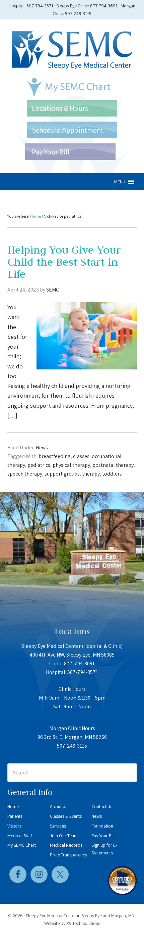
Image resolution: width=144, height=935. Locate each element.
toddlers (112, 473)
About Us (58, 806)
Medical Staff (19, 836)
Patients (14, 816)
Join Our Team (64, 836)
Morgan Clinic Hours (72, 728)
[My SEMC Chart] (72, 87)
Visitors (14, 826)
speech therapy (24, 473)
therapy (91, 473)
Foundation (102, 826)
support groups (62, 473)
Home (13, 806)
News (42, 447)
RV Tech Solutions (83, 923)
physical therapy (71, 465)
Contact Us (101, 806)
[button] (119, 181)
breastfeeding (55, 456)
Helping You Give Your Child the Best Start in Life (64, 262)
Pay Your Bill (103, 836)
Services (58, 826)
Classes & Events (66, 816)
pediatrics (38, 465)
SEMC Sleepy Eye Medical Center (72, 49)
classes (81, 456)
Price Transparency (68, 855)
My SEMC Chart (21, 845)
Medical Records (66, 845)
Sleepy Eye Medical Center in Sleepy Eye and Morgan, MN (80, 915)
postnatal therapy (113, 465)
